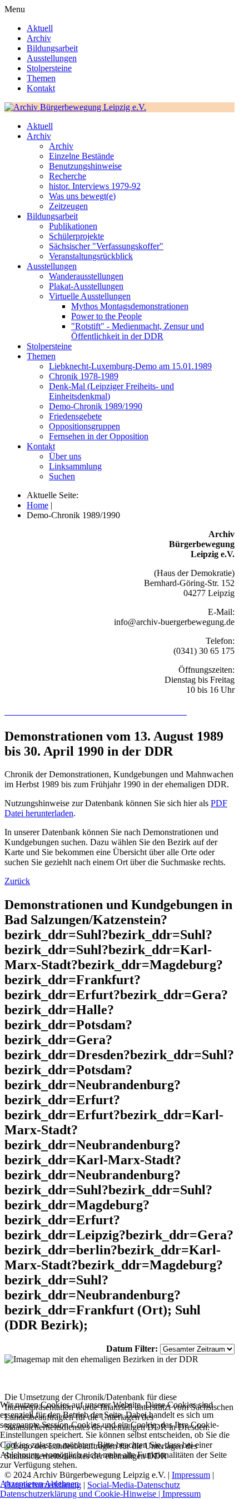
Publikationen (73, 226)
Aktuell (40, 28)
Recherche (67, 176)
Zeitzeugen (68, 206)
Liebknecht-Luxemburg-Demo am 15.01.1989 (130, 366)
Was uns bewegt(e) (82, 196)
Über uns (65, 456)
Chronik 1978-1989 (83, 376)
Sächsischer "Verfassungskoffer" (106, 246)
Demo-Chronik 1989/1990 (95, 406)
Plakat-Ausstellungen (86, 286)
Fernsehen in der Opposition (98, 436)
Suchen (62, 476)
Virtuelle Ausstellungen (90, 296)
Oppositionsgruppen (84, 426)
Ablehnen (61, 1483)
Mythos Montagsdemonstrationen (129, 306)
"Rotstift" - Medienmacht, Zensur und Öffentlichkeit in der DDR (137, 331)
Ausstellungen (52, 58)
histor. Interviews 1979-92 (95, 186)
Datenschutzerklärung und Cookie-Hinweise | (81, 1493)
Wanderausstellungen (86, 276)
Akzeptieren (21, 1483)
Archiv (39, 38)
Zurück (17, 881)
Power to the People (106, 316)
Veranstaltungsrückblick (91, 256)
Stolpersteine (49, 68)
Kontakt (41, 88)
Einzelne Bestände (81, 156)
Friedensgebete (75, 416)
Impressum (181, 1493)
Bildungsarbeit (52, 48)
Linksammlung (75, 466)
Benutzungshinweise (85, 166)
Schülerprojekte (76, 236)
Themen (41, 78)
